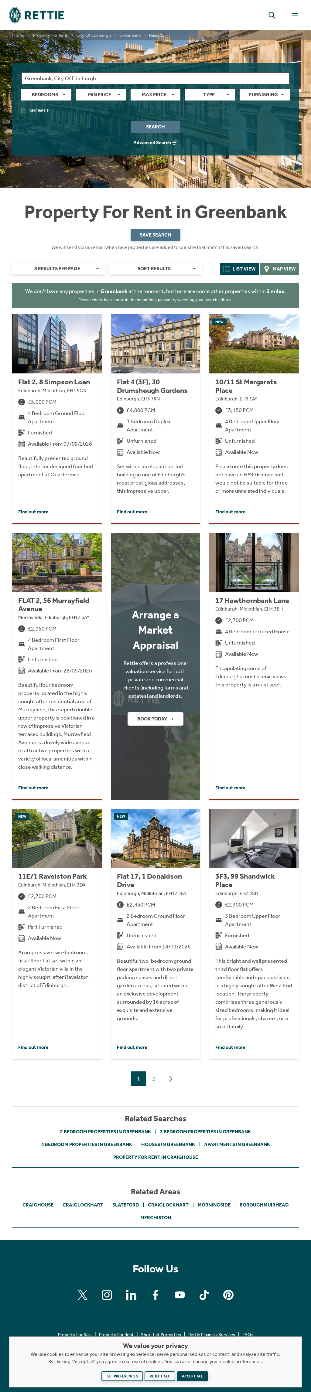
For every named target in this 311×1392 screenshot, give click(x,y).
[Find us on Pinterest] (228, 1295)
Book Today (152, 719)
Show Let (41, 111)
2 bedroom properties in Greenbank (105, 1132)
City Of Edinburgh (93, 35)
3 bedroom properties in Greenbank (205, 1132)
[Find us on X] (82, 1295)
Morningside (214, 1205)
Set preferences (122, 1376)
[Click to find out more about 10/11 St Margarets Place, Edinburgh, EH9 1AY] (254, 418)
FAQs (247, 1334)
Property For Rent (50, 35)
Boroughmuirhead (264, 1205)
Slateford (125, 1205)
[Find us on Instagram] (107, 1295)
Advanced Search (152, 142)
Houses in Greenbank (168, 1144)
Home (18, 35)
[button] (272, 15)
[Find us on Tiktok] (204, 1295)
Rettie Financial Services (211, 1334)
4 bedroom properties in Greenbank (86, 1144)
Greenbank (130, 35)
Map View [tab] (284, 269)
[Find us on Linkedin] (131, 1295)
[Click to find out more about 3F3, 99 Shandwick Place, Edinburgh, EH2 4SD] (254, 934)
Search (155, 127)
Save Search (155, 235)
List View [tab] (244, 269)
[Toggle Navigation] (295, 15)
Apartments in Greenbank (237, 1144)
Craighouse (37, 1205)
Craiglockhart (83, 1205)
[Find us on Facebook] (155, 1295)
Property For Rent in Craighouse (155, 1157)
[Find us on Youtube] (180, 1295)
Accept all (192, 1376)
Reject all (160, 1376)
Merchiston (155, 1217)
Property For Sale (75, 1334)
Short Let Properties (161, 1334)
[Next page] (170, 1078)
